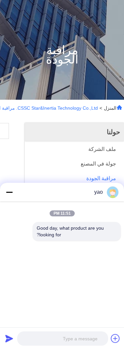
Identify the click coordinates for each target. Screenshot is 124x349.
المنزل (110, 108)
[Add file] (115, 338)
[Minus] (9, 192)
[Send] (9, 338)
